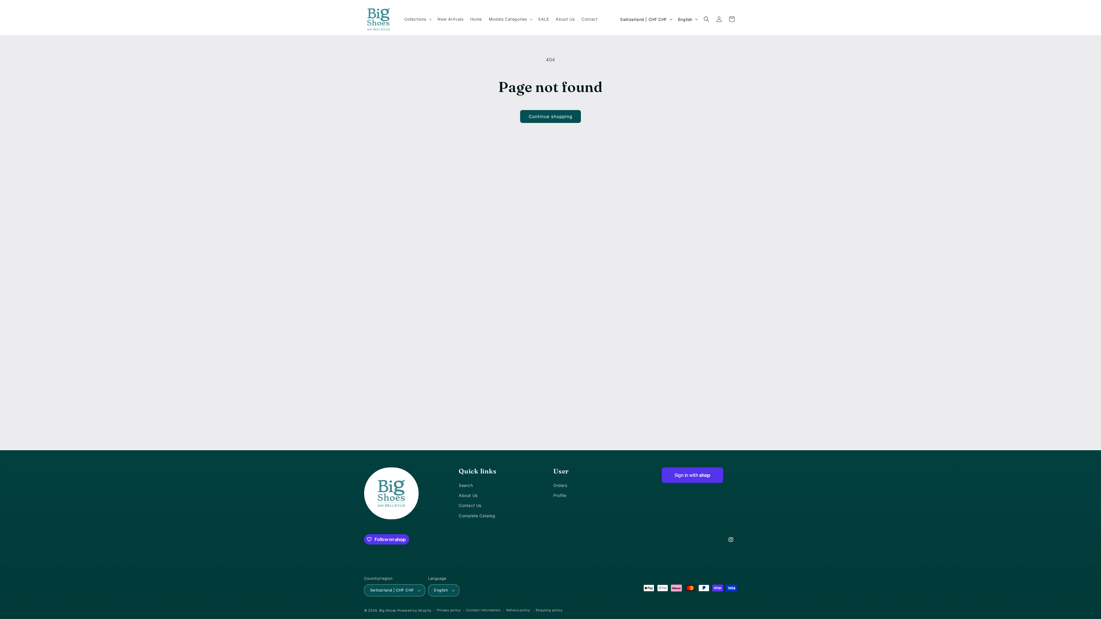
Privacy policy (449, 610)
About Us (468, 495)
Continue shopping (550, 116)
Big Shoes (387, 610)
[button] (417, 19)
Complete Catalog (477, 515)
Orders (560, 485)
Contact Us (470, 505)
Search (466, 485)
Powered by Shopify (414, 610)
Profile (559, 495)
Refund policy (518, 610)
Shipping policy (549, 610)
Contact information (483, 610)
